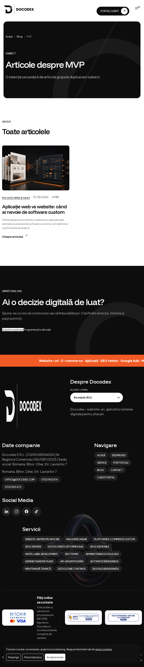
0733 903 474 (49, 479)
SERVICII (101, 462)
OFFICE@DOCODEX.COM (20, 479)
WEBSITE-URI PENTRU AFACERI (42, 539)
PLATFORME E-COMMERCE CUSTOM (114, 539)
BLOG (100, 470)
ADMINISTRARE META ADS (39, 561)
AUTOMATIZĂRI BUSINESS (104, 561)
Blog (19, 36)
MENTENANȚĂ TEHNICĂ (38, 568)
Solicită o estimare (13, 329)
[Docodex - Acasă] (19, 9)
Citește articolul (14, 236)
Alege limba (79, 390)
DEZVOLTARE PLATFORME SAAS (65, 546)
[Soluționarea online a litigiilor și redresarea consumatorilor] (123, 617)
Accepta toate (55, 657)
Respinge (13, 657)
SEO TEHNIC (72, 553)
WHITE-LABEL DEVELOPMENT (41, 553)
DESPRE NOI (119, 455)
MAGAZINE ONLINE (76, 539)
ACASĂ (101, 455)
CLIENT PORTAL (106, 477)
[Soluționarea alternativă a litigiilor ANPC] (83, 617)
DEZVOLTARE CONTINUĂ (72, 568)
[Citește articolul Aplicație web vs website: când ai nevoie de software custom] (35, 168)
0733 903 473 (13, 486)
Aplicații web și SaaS (16, 198)
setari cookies (104, 649)
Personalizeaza (33, 657)
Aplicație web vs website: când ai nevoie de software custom (34, 209)
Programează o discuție (37, 329)
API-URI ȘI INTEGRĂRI (71, 561)
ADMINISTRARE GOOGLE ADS (102, 553)
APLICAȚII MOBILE (99, 546)
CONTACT (117, 470)
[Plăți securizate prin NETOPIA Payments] (18, 617)
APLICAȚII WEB (33, 546)
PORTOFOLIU (121, 462)
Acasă (9, 36)
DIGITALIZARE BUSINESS (105, 568)
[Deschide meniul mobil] (137, 7)
